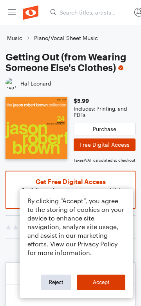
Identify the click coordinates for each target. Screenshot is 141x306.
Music (14, 38)
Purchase (104, 129)
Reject (56, 282)
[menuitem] (12, 12)
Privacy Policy (98, 244)
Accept (101, 282)
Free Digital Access (105, 144)
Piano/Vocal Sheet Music (66, 38)
